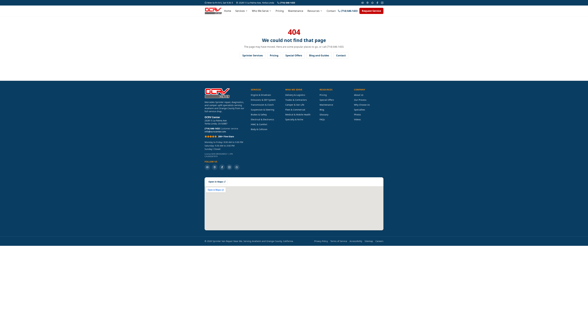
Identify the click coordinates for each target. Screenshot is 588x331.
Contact (331, 11)
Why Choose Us (362, 104)
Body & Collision (259, 129)
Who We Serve (260, 11)
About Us (358, 94)
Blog (322, 109)
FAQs (322, 119)
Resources (313, 11)
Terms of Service (338, 241)
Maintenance (295, 11)
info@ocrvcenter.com (215, 131)
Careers (379, 241)
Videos (357, 119)
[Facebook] (377, 3)
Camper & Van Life (294, 104)
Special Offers (293, 55)
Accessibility (356, 241)
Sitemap (369, 241)
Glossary (324, 114)
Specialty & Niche (294, 119)
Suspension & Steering (262, 109)
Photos (357, 114)
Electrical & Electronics (262, 119)
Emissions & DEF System (263, 99)
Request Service (371, 11)
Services (240, 11)
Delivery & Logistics (295, 94)
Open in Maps (215, 181)
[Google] (367, 3)
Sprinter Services (252, 55)
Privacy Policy (321, 241)
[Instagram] (382, 3)
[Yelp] (372, 3)
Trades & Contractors (296, 99)
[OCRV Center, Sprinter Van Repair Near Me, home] (213, 10)
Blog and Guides (319, 55)
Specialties (359, 109)
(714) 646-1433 (287, 2)
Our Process (360, 99)
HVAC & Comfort (259, 124)
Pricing (280, 11)
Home (227, 11)
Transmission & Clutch (262, 104)
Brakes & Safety (259, 114)
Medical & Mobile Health (298, 114)
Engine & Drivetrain (261, 94)
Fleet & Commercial (295, 109)
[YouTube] (362, 3)
